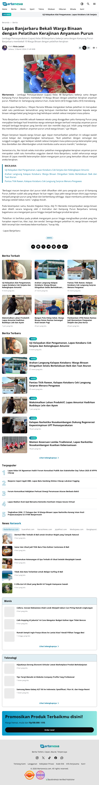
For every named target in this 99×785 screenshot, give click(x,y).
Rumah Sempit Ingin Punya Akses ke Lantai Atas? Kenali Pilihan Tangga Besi (50, 632)
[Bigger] (88, 48)
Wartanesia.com (44, 768)
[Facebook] (38, 247)
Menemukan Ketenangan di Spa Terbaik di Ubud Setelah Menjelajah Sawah (47, 559)
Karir (82, 9)
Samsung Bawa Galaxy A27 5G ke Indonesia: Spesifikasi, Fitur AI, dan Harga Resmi (53, 689)
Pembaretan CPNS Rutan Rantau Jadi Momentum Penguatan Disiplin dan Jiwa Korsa (81, 320)
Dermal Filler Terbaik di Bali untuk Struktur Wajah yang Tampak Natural (46, 535)
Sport (32, 9)
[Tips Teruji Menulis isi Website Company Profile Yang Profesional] (9, 681)
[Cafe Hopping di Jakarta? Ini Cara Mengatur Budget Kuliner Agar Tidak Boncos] (9, 624)
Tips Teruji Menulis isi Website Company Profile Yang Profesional (45, 677)
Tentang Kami (20, 764)
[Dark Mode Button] (82, 3)
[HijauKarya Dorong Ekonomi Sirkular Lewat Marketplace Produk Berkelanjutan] (9, 669)
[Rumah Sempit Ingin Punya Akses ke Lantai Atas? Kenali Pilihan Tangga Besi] (9, 636)
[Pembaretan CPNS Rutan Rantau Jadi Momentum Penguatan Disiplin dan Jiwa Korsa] (82, 305)
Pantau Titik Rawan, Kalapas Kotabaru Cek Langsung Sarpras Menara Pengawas (43, 181)
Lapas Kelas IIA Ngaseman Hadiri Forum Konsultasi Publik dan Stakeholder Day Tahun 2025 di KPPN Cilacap (52, 471)
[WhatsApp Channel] (61, 757)
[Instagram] (37, 757)
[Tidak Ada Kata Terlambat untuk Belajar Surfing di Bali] (7, 576)
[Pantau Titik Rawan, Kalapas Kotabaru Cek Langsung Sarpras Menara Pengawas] (82, 270)
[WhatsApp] (59, 247)
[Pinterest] (54, 247)
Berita (13, 9)
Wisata (73, 9)
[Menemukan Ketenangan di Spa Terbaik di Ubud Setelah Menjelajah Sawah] (7, 563)
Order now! (49, 730)
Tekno (41, 9)
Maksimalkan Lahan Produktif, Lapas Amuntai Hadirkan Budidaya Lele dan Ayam (16, 320)
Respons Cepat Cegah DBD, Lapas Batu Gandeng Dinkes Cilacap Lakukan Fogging (43, 481)
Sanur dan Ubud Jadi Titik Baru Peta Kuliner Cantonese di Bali (41, 547)
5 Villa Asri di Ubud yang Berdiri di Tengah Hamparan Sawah (41, 584)
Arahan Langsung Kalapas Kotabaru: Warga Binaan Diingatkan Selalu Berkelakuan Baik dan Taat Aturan (48, 285)
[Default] (84, 48)
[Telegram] (49, 247)
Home (4, 9)
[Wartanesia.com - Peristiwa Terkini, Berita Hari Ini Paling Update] (12, 3)
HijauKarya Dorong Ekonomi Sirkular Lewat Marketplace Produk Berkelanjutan (52, 665)
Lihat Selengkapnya (48, 458)
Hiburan (62, 9)
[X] (43, 247)
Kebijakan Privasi (46, 764)
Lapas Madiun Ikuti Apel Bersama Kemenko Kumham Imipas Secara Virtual (41, 502)
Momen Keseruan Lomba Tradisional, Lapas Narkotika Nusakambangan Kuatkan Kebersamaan (61, 443)
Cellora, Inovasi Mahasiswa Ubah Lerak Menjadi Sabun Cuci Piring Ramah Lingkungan (55, 608)
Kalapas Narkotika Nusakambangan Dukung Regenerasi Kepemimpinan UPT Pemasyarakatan (62, 424)
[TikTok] (49, 757)
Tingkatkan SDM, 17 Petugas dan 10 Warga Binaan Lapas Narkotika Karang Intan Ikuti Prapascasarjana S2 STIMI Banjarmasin (46, 513)
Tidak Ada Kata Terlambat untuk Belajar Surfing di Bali (38, 572)
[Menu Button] (94, 3)
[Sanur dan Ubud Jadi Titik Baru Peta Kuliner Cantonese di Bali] (7, 551)
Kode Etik (60, 764)
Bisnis (23, 9)
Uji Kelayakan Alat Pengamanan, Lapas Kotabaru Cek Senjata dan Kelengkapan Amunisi (47, 169)
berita (33, 418)
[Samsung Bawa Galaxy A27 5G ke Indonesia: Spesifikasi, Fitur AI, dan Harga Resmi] (9, 693)
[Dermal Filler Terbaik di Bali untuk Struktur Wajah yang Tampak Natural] (7, 539)
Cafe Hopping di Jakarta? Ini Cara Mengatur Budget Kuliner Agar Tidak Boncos (51, 620)
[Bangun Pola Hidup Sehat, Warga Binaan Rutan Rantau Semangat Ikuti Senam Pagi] (49, 305)
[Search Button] (88, 3)
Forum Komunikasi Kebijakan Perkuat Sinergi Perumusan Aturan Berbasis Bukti (43, 491)
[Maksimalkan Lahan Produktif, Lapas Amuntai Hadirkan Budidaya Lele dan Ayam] (17, 305)
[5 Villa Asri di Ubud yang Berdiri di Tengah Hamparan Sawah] (7, 588)
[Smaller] (80, 48)
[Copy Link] (33, 247)
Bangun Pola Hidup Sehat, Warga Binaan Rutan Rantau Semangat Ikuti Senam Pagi (49, 320)
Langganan (32, 764)
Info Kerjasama (72, 764)
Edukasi (51, 9)
